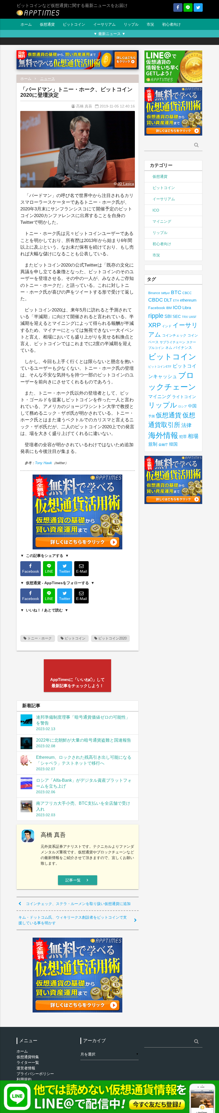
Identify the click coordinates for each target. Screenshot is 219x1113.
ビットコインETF (159, 366)
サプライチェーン (172, 342)
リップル (131, 24)
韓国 (173, 444)
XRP (154, 325)
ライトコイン (184, 396)
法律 (186, 425)
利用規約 (24, 1079)
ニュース (47, 78)
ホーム (26, 24)
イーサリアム (104, 24)
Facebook (156, 308)
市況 (150, 24)
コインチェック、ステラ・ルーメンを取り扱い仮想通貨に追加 (78, 904)
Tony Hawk (43, 463)
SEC (177, 316)
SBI (168, 316)
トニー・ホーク (39, 638)
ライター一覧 (28, 1062)
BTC (176, 292)
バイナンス (182, 348)
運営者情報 (26, 1068)
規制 (152, 444)
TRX (185, 316)
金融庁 (163, 444)
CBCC (187, 293)
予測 (151, 416)
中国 (192, 405)
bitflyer (165, 293)
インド (166, 326)
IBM (169, 308)
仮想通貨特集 (28, 1057)
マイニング (161, 221)
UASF (193, 316)
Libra (186, 307)
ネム (168, 348)
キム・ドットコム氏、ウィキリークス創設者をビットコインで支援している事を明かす (72, 920)
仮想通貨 (47, 24)
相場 (193, 436)
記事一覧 (77, 880)
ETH (176, 300)
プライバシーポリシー (35, 1074)
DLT (168, 300)
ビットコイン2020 (112, 638)
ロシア (182, 406)
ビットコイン (74, 24)
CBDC (155, 300)
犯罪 (183, 437)
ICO (155, 210)
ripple (155, 315)
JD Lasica (126, 184)
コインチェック (174, 335)
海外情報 (163, 435)
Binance (154, 293)
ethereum (188, 300)
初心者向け (171, 24)
